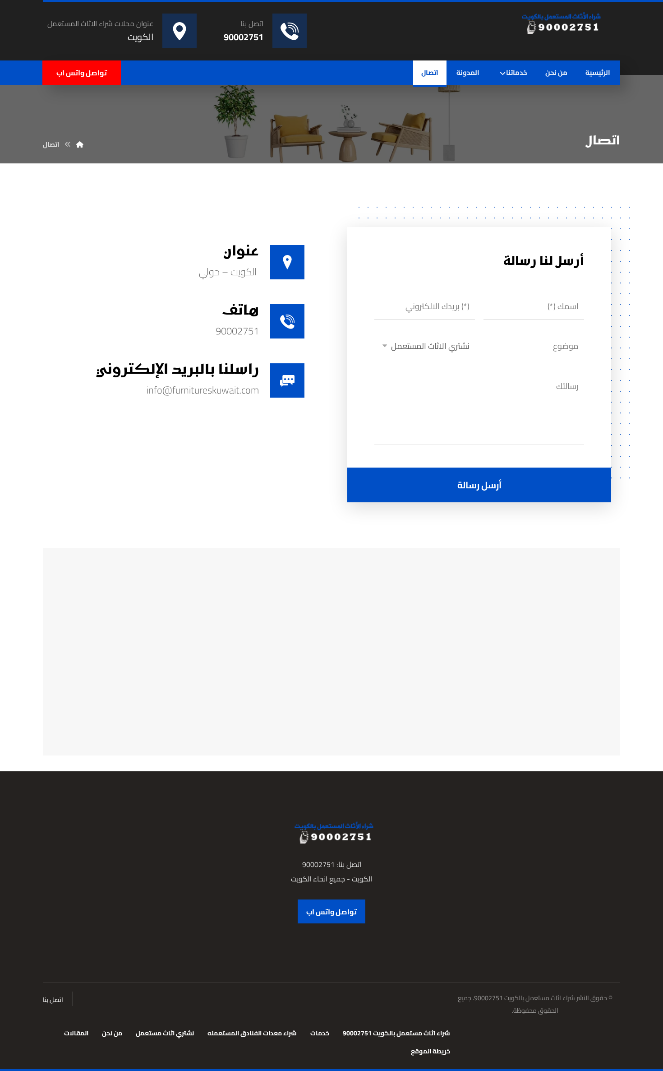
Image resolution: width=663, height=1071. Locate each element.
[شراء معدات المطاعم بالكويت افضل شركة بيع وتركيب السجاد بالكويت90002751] (558, 22)
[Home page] (79, 144)
